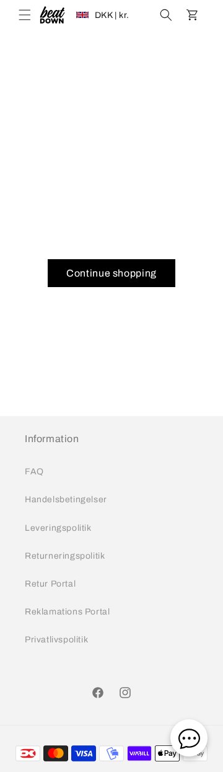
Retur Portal (50, 583)
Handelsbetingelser (66, 499)
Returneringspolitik (65, 556)
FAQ (34, 471)
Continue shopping (111, 273)
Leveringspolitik (58, 528)
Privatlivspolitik (56, 639)
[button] (24, 15)
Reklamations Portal (67, 611)
